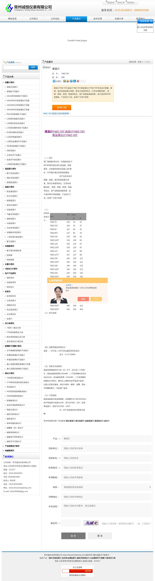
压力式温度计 (12, 196)
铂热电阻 (10, 260)
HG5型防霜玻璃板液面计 (17, 391)
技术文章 (98, 19)
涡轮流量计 (11, 151)
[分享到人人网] (74, 81)
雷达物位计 (11, 387)
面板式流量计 (12, 87)
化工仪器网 (77, 567)
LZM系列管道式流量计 (16, 123)
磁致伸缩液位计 (13, 432)
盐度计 (9, 319)
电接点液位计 (12, 410)
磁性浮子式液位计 (14, 441)
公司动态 (55, 19)
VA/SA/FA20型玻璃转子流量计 (18, 101)
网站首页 (12, 19)
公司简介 (34, 19)
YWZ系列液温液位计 (15, 378)
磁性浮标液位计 (13, 414)
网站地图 (96, 555)
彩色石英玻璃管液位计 (16, 405)
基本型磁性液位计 (14, 423)
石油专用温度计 (13, 228)
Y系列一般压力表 (14, 328)
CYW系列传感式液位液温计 (18, 382)
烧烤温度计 (11, 219)
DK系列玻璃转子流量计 (16, 146)
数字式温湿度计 (13, 173)
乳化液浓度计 (12, 310)
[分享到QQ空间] (64, 81)
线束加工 (10, 287)
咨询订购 (62, 107)
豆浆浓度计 (11, 301)
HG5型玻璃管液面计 (15, 396)
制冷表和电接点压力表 (16, 337)
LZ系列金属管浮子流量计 (17, 141)
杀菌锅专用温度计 (14, 232)
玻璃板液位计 (12, 401)
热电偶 (9, 255)
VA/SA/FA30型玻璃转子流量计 (18, 110)
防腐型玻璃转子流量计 (16, 355)
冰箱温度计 (11, 210)
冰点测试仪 (11, 314)
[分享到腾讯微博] (71, 81)
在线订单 (121, 3)
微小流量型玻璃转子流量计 (18, 369)
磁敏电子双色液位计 (15, 437)
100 (62, 77)
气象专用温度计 (13, 214)
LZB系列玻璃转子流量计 (16, 164)
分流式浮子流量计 (14, 155)
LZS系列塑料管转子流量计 (17, 128)
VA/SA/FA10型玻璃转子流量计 (18, 105)
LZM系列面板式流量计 (16, 119)
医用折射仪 (11, 296)
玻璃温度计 (11, 201)
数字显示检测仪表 (14, 251)
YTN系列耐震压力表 (15, 332)
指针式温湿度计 (13, 178)
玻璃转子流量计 (13, 91)
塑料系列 (10, 278)
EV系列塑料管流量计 (15, 132)
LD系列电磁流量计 (14, 137)
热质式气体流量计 (14, 160)
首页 (140, 62)
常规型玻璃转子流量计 (16, 360)
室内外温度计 (12, 205)
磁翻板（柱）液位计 (15, 428)
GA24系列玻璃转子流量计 (17, 96)
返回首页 (111, 3)
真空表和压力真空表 (15, 341)
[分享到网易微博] (77, 81)
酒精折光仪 (11, 305)
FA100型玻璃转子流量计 (17, 114)
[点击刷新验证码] (91, 523)
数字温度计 (11, 241)
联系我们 (131, 3)
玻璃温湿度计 (12, 182)
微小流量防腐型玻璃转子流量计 (18, 364)
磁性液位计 (11, 419)
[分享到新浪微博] (67, 81)
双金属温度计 (12, 191)
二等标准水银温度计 (15, 237)
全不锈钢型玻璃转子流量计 (18, 351)
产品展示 (76, 19)
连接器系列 (11, 282)
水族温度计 (11, 223)
